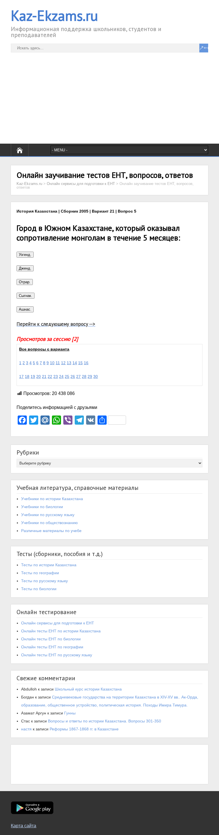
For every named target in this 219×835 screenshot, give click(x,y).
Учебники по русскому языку (47, 514)
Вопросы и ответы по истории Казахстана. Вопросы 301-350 (104, 721)
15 (80, 363)
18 (27, 376)
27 (78, 376)
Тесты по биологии (38, 588)
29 (90, 376)
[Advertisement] (109, 92)
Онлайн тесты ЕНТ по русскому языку (56, 655)
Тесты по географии (40, 573)
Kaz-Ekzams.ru (54, 15)
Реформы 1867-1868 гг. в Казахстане (84, 729)
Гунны (70, 713)
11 (58, 363)
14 (74, 363)
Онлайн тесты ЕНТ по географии (52, 647)
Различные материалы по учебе (51, 530)
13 (69, 363)
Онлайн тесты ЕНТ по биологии (51, 639)
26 (72, 376)
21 (44, 376)
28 (84, 376)
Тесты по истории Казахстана (48, 565)
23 (55, 376)
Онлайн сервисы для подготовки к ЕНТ (57, 623)
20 (38, 376)
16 (86, 363)
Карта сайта (23, 825)
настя (26, 729)
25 (67, 376)
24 (61, 376)
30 (95, 376)
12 (63, 363)
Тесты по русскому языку (44, 581)
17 (21, 376)
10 (52, 363)
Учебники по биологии (42, 506)
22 (50, 376)
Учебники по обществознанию (49, 522)
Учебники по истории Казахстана (52, 498)
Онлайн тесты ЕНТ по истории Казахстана (61, 631)
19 (33, 376)
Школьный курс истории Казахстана (88, 689)
